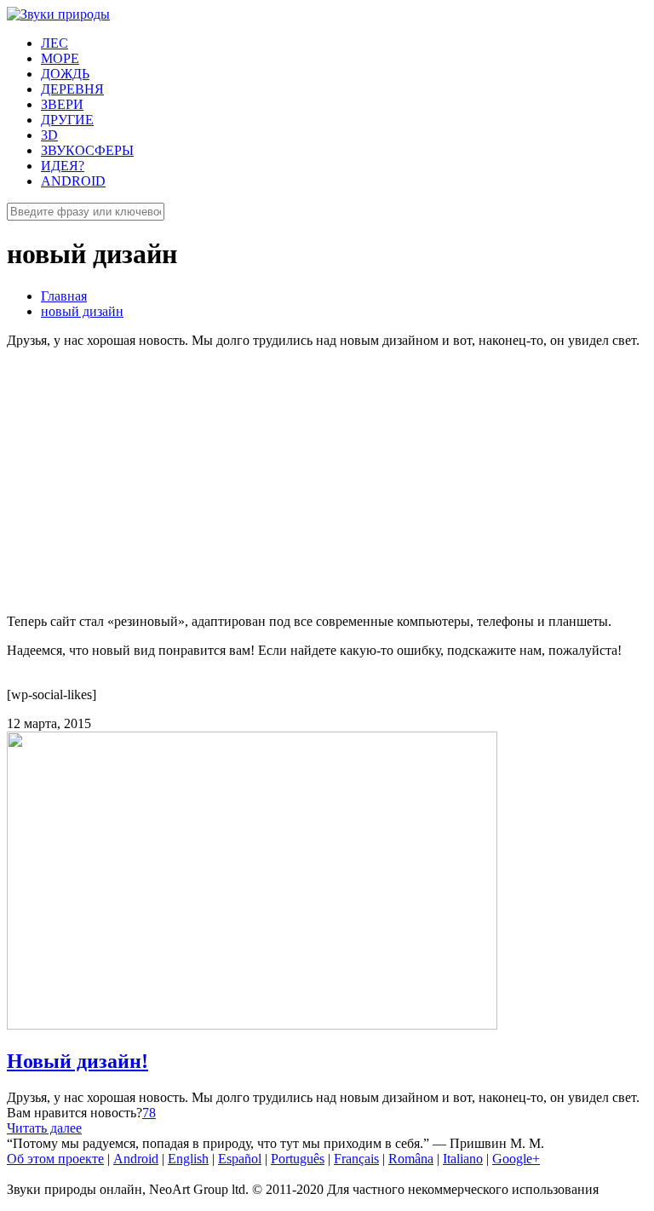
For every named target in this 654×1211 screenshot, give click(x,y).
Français (356, 1158)
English (188, 1158)
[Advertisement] (327, 481)
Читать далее (44, 1128)
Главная (64, 296)
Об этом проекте (55, 1158)
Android (135, 1158)
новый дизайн (82, 311)
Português (297, 1158)
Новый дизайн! (77, 1061)
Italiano (463, 1158)
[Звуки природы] (58, 14)
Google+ (516, 1158)
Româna (410, 1158)
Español (239, 1158)
